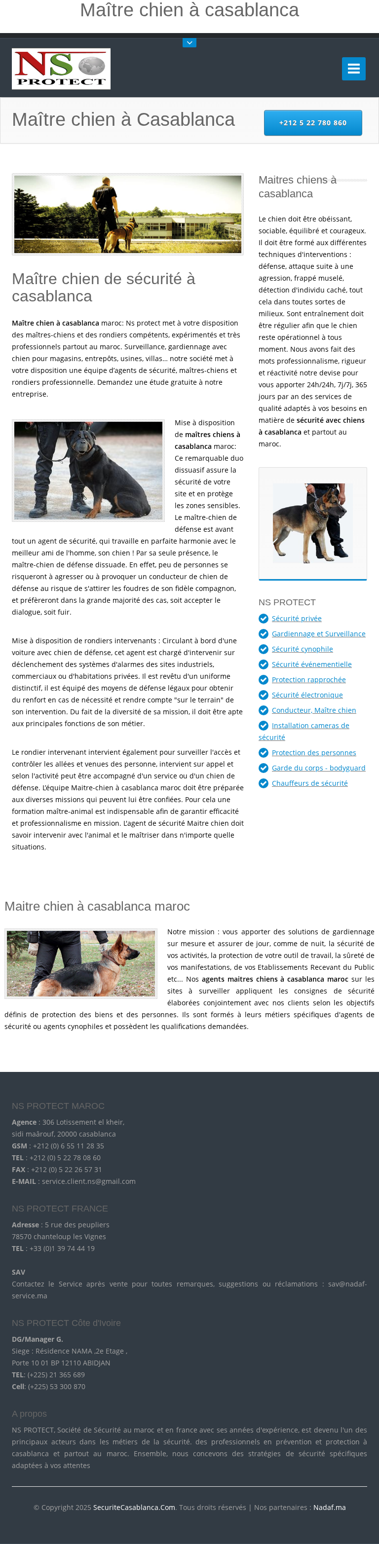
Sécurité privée (297, 618)
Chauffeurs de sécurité (310, 783)
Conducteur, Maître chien (314, 710)
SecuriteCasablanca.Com (134, 1507)
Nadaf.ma (329, 1507)
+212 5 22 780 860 (313, 122)
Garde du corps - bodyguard (319, 767)
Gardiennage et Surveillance (319, 633)
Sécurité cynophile (302, 649)
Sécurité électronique (307, 694)
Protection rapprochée (309, 679)
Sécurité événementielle (312, 664)
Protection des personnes (314, 752)
